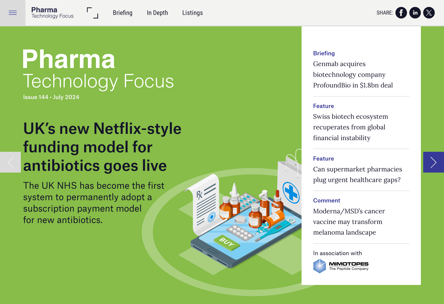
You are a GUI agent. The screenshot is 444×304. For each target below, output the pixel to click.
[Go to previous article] (10, 162)
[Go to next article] (433, 162)
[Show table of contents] (12, 12)
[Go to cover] (52, 12)
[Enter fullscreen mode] (92, 12)
